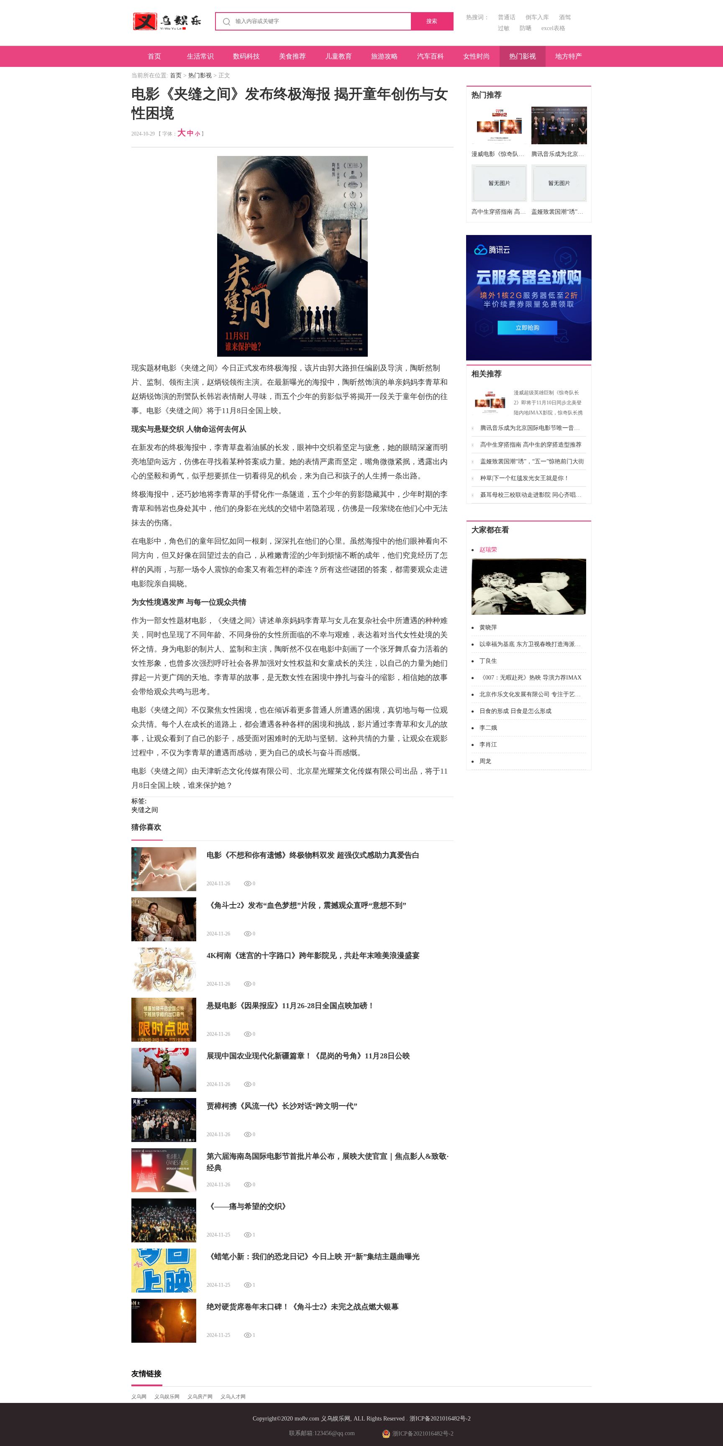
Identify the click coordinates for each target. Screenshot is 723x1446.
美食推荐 (292, 56)
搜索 (431, 21)
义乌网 (138, 1397)
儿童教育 (338, 56)
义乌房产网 (200, 1397)
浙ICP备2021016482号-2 (440, 1418)
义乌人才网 (233, 1397)
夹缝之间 (144, 809)
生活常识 (200, 56)
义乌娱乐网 (166, 1397)
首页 (154, 56)
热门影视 (522, 56)
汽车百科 (430, 56)
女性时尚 (476, 56)
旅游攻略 (384, 56)
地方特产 (568, 56)
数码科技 (246, 56)
